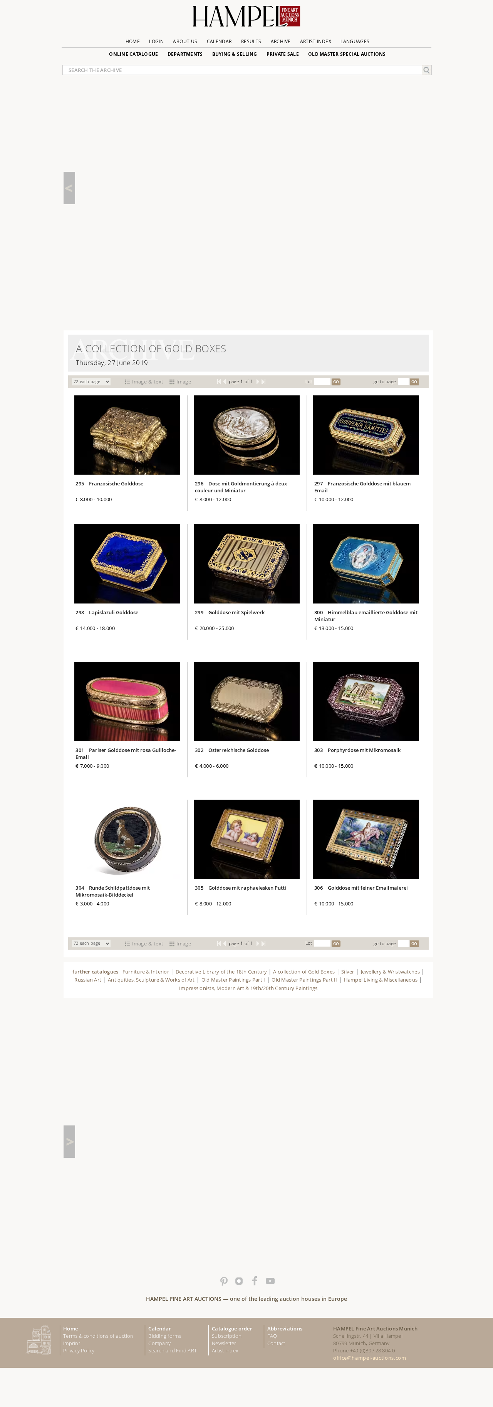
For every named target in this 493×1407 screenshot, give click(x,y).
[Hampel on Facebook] (254, 1281)
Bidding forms (164, 1335)
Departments (185, 54)
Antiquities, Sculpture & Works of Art (151, 979)
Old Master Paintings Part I (233, 979)
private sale (283, 54)
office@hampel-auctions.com (369, 1357)
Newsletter (224, 1343)
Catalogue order (232, 1328)
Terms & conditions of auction (98, 1335)
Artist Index (315, 41)
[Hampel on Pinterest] (223, 1281)
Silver (347, 971)
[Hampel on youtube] (269, 1281)
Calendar (219, 41)
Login (156, 41)
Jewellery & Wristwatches (390, 971)
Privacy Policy (79, 1350)
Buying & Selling (234, 54)
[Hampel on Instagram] (239, 1281)
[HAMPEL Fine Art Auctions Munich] (246, 19)
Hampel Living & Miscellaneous (381, 979)
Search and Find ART (172, 1350)
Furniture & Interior (145, 971)
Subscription (226, 1335)
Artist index (225, 1350)
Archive (281, 41)
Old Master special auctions (347, 54)
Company (159, 1343)
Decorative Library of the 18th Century (222, 971)
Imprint (71, 1343)
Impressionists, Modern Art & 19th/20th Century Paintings (248, 988)
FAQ (272, 1335)
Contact (276, 1343)
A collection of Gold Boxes (304, 971)
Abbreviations (284, 1328)
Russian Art (87, 979)
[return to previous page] (69, 188)
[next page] (69, 1141)
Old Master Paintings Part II (304, 979)
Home (133, 41)
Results (251, 41)
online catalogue (133, 54)
